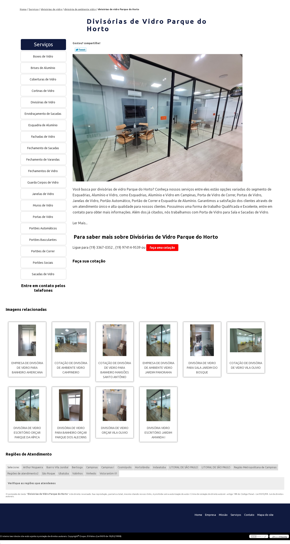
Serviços (43, 44)
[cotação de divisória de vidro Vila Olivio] (246, 340)
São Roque (48, 473)
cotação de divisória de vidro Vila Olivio (245, 365)
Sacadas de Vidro (43, 274)
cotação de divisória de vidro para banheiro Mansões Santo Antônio (114, 370)
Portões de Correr (43, 251)
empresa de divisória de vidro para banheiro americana (27, 367)
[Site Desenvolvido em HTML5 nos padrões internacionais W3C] (258, 536)
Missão (223, 514)
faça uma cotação (162, 247)
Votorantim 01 (108, 473)
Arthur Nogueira (33, 467)
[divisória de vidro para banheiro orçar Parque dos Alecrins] (71, 405)
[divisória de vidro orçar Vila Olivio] (114, 405)
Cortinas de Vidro (43, 91)
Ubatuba (64, 473)
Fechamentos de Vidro (43, 171)
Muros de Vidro (43, 205)
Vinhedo (91, 473)
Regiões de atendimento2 (22, 473)
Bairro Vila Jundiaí (57, 467)
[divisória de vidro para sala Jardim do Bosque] (202, 340)
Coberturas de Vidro (43, 79)
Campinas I (107, 467)
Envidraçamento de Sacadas (43, 113)
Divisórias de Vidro (43, 102)
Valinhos (77, 473)
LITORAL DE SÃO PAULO (183, 467)
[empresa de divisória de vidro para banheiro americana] (27, 340)
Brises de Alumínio (43, 68)
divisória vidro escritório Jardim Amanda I (158, 432)
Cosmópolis (124, 467)
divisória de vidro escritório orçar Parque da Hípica (27, 432)
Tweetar (80, 50)
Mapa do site (265, 514)
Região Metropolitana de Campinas (255, 467)
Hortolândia (142, 467)
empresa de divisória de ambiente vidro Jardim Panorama (158, 367)
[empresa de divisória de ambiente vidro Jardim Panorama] (158, 340)
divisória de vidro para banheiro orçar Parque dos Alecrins (71, 432)
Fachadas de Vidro (43, 136)
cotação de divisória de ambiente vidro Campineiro (71, 367)
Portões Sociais (43, 262)
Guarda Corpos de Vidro (43, 182)
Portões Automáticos (43, 228)
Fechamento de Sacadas (43, 148)
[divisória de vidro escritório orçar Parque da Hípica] (27, 405)
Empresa (210, 514)
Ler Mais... (80, 223)
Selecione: (13, 467)
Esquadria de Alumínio (43, 125)
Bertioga (77, 467)
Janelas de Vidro (43, 194)
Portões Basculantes (43, 239)
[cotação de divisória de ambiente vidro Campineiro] (71, 340)
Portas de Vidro (43, 217)
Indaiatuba (159, 467)
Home (198, 514)
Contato (249, 514)
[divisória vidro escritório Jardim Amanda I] (158, 405)
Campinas (92, 467)
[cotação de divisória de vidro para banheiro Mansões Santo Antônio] (114, 340)
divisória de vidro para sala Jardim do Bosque (202, 367)
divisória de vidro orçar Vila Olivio (114, 430)
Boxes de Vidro (43, 56)
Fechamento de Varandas (43, 159)
